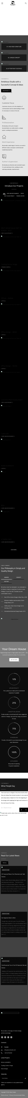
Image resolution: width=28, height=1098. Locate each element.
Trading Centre (20, 196)
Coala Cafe (5, 433)
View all (5, 863)
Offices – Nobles (7, 298)
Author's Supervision (10, 161)
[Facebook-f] (2, 1037)
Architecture (5, 870)
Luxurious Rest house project (12, 399)
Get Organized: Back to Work (8, 918)
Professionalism (8, 122)
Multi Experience (8, 142)
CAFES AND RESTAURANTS (13, 193)
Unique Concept (14, 57)
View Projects (6, 91)
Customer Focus (8, 103)
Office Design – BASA (9, 332)
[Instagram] (11, 1037)
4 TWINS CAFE (6, 539)
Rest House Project (9, 196)
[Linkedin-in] (8, 1037)
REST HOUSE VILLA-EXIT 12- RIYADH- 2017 (11, 229)
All (4, 193)
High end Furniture (14, 46)
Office (22, 193)
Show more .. (14, 550)
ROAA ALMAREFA (7, 465)
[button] (26, 810)
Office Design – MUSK (9, 366)
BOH (2, 505)
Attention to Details (14, 68)
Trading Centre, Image (9, 264)
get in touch (14, 660)
